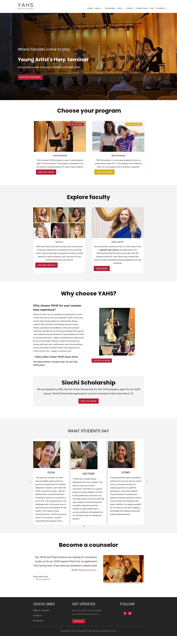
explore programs (101, 360)
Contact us (37, 615)
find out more (88, 401)
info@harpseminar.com (87, 570)
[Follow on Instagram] (129, 613)
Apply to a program (41, 610)
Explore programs (30, 77)
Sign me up (78, 621)
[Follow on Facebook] (125, 613)
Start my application (42, 579)
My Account (38, 620)
